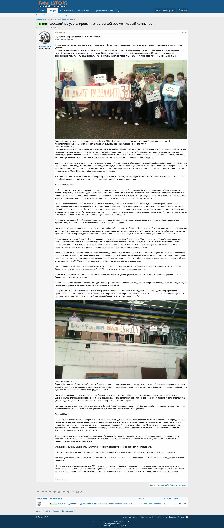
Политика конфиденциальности (153, 517)
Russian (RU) (43, 517)
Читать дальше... (63, 479)
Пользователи (82, 10)
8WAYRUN (124, 526)
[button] (72, 10)
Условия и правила (130, 517)
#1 (186, 32)
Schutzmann (42, 27)
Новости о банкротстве (150, 503)
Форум (52, 10)
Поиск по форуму (60, 15)
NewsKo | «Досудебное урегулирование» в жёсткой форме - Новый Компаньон (91, 503)
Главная (41, 10)
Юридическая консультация (107, 10)
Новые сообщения (43, 15)
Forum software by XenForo (112, 522)
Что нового (65, 10)
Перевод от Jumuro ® (112, 524)
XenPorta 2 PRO (102, 526)
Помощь (172, 517)
